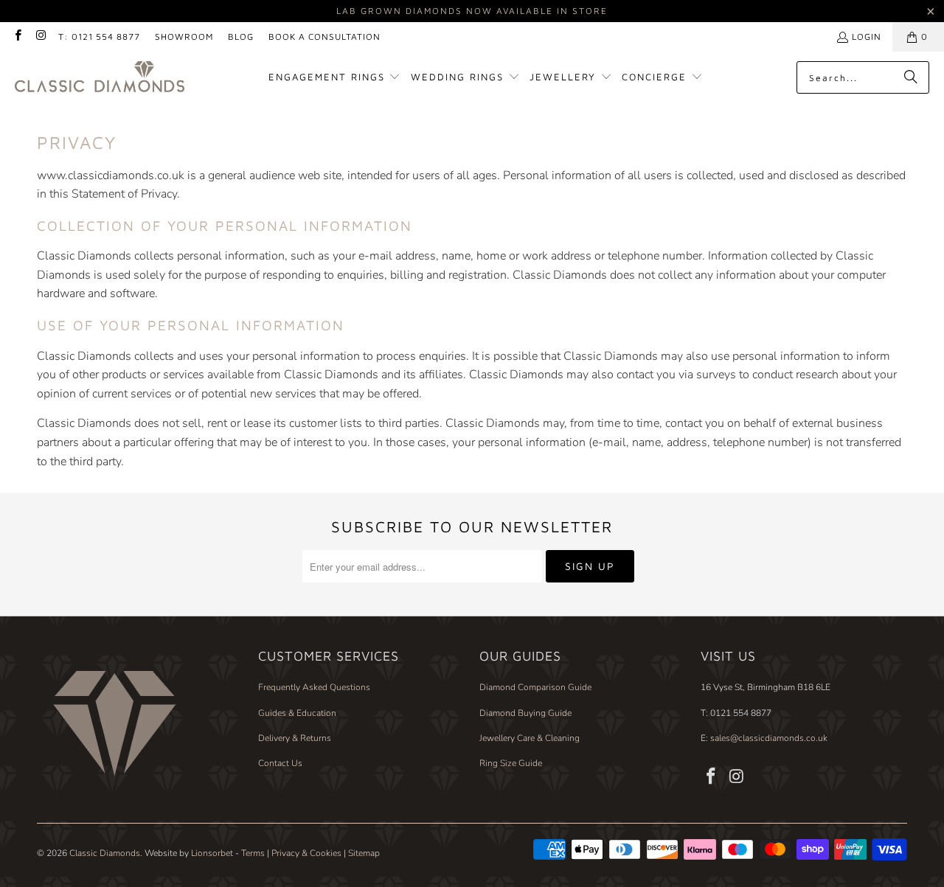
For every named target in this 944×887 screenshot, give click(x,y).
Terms (253, 853)
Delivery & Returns (294, 738)
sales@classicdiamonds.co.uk (767, 738)
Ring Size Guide (510, 763)
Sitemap (364, 853)
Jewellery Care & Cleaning (529, 738)
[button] (334, 78)
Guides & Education (297, 713)
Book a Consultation (324, 36)
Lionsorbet (212, 853)
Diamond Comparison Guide (535, 687)
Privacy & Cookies (306, 853)
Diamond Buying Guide (525, 713)
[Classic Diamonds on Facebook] (17, 36)
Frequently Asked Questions (314, 687)
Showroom (184, 36)
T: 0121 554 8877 (99, 36)
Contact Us (280, 763)
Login (866, 36)
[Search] (910, 77)
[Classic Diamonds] (99, 77)
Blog (241, 36)
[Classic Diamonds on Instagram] (40, 36)
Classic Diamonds (104, 853)
